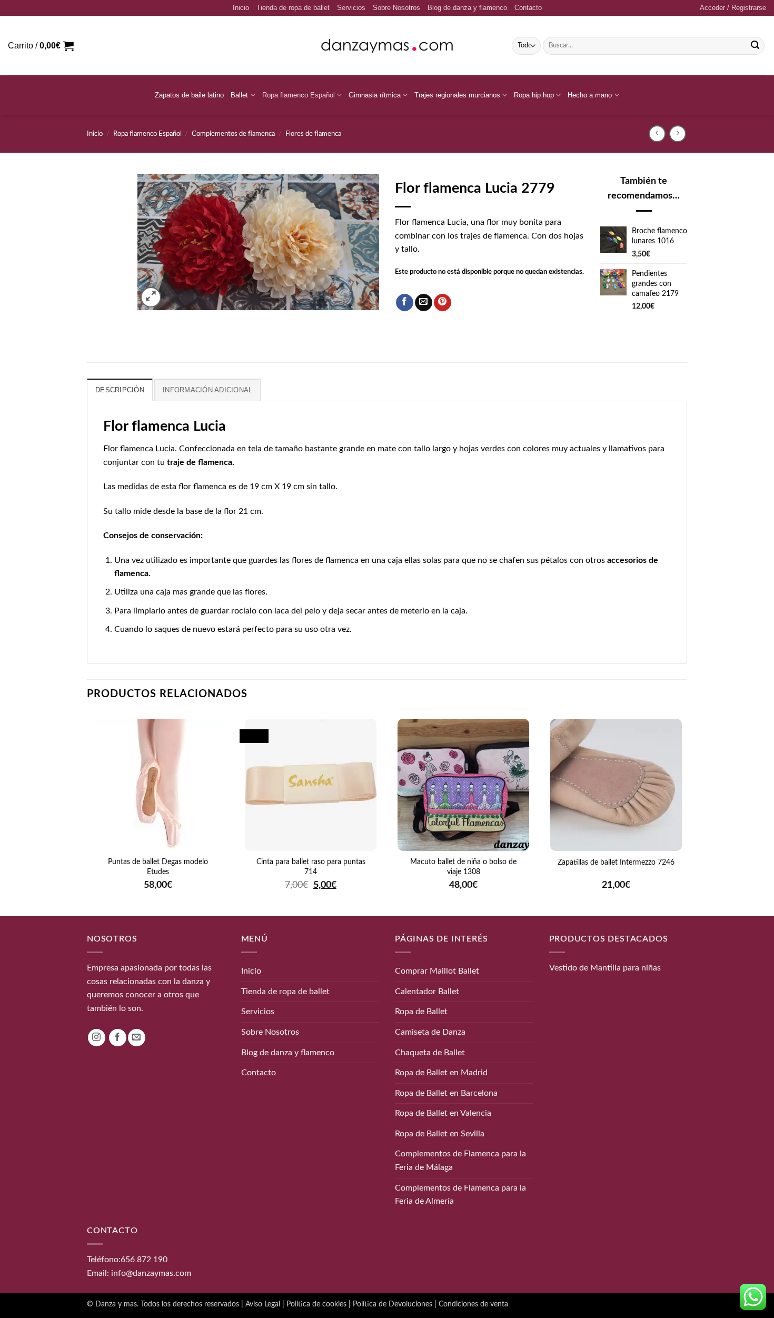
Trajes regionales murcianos (457, 95)
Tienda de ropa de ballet (293, 8)
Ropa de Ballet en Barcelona (446, 1092)
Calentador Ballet (427, 991)
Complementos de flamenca (233, 134)
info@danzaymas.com (151, 1273)
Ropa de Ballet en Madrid (441, 1072)
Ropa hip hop (534, 95)
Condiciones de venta (473, 1304)
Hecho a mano (590, 95)
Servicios (351, 8)
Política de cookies (316, 1304)
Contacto (528, 8)
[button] (733, 8)
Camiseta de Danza (430, 1032)
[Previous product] (677, 133)
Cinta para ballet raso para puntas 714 (310, 866)
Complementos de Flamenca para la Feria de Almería (460, 1194)
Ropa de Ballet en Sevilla (439, 1133)
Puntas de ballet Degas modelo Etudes (158, 866)
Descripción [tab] (119, 390)
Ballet (239, 95)
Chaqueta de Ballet (430, 1052)
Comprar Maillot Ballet (437, 971)
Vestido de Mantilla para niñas (605, 968)
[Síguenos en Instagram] (96, 1037)
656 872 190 (144, 1259)
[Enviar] (755, 46)
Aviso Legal (262, 1304)
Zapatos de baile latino (189, 95)
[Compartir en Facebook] (404, 303)
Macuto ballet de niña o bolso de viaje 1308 (463, 866)
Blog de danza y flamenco (467, 8)
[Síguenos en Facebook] (117, 1037)
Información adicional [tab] (207, 390)
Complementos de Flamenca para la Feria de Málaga (460, 1160)
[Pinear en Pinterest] (442, 303)
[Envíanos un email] (136, 1037)
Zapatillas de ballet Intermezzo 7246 (616, 862)
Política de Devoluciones (392, 1304)
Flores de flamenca (313, 134)
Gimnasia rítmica (375, 95)
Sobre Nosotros (396, 8)
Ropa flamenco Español (298, 95)
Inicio (241, 8)
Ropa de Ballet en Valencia (443, 1113)
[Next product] (657, 133)
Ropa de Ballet (421, 1011)
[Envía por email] (423, 303)
